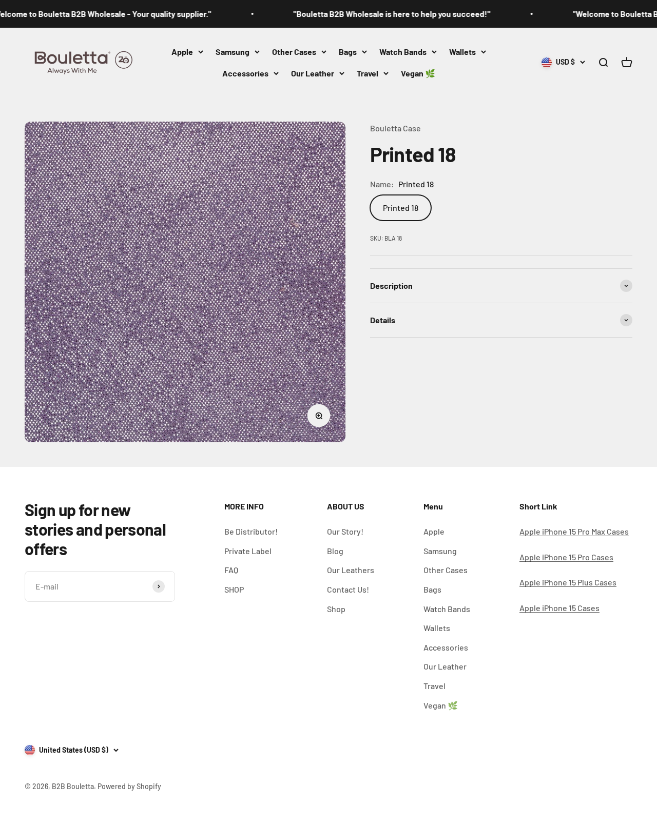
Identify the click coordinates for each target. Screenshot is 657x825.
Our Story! (345, 531)
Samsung (232, 51)
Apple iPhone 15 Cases (559, 608)
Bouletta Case (395, 128)
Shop (336, 609)
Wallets (462, 51)
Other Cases (294, 51)
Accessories (245, 73)
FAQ (231, 570)
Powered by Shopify (129, 786)
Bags (348, 51)
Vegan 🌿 (418, 73)
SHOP (234, 589)
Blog (335, 551)
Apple (182, 51)
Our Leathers (350, 570)
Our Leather (312, 73)
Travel (367, 73)
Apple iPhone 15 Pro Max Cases (574, 531)
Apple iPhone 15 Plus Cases (567, 582)
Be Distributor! (251, 531)
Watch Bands (403, 51)
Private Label (248, 551)
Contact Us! (348, 589)
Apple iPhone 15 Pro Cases (566, 557)
